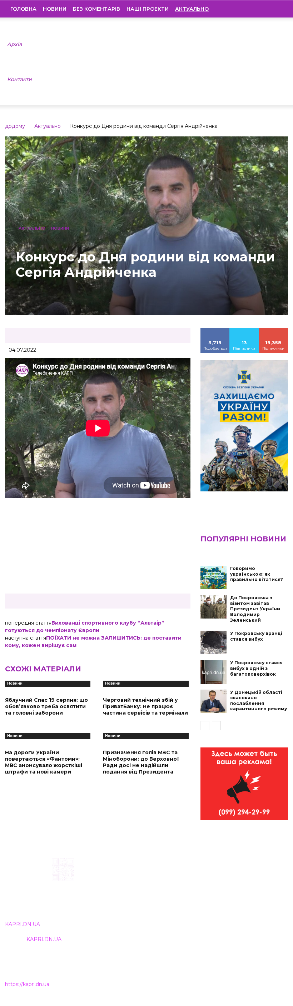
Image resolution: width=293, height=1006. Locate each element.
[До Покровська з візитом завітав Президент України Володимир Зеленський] (213, 607)
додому (15, 126)
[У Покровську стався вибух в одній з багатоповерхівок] (213, 672)
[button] (277, 9)
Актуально (47, 126)
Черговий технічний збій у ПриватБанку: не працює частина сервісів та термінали (145, 706)
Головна (23, 9)
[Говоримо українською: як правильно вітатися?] (213, 577)
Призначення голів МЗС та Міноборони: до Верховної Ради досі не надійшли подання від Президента (141, 762)
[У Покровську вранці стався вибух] (213, 642)
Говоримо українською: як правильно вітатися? (256, 574)
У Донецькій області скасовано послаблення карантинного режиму (258, 701)
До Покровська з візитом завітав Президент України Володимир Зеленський (255, 608)
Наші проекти (147, 9)
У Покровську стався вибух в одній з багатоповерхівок (256, 668)
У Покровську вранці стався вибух (256, 636)
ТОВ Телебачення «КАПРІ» (132, 893)
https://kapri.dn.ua (27, 984)
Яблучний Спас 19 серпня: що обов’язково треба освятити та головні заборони (46, 706)
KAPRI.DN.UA (22, 924)
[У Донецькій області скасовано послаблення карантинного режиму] (213, 701)
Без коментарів (96, 9)
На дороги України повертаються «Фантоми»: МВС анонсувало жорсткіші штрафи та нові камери (43, 762)
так (215, 330)
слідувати (244, 330)
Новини (54, 9)
